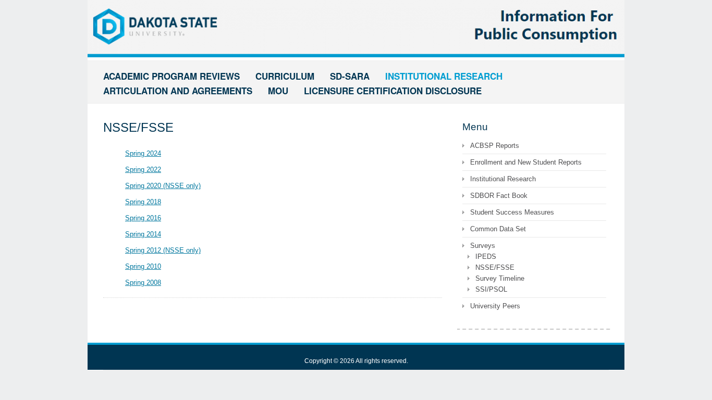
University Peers (495, 306)
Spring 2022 (143, 169)
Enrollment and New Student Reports (526, 162)
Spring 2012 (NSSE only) (163, 250)
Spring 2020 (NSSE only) (163, 186)
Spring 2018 (143, 202)
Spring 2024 (143, 153)
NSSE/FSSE (494, 267)
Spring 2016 (143, 218)
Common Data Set (498, 229)
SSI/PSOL (491, 289)
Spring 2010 (143, 266)
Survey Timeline (499, 278)
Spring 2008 (143, 282)
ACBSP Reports (494, 145)
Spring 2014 (143, 234)
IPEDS (485, 256)
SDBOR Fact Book (498, 195)
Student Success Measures (512, 212)
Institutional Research (503, 179)
